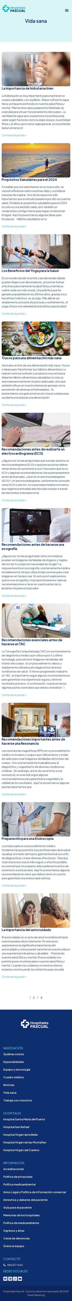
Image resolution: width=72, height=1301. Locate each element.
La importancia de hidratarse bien (27, 88)
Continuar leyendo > (14, 135)
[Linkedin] (10, 1279)
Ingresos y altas (13, 1230)
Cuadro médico (13, 1077)
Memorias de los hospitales (21, 1215)
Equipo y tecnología (16, 1069)
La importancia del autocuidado (26, 930)
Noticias (8, 1085)
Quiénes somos (13, 1054)
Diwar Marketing (36, 1294)
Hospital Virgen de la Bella (20, 1134)
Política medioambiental (19, 1184)
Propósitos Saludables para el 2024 (29, 180)
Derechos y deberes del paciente (25, 1200)
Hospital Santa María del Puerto (24, 1119)
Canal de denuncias (16, 1238)
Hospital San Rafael (16, 1127)
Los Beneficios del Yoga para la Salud (30, 271)
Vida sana (9, 1092)
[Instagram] (15, 1279)
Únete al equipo (13, 1246)
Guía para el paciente (17, 1207)
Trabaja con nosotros (17, 1100)
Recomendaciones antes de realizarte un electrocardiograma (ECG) (33, 451)
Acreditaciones (13, 1169)
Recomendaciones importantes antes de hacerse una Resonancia (33, 741)
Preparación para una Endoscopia (28, 838)
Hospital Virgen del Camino (21, 1150)
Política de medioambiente (21, 1223)
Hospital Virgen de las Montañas (24, 1142)
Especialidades (13, 1062)
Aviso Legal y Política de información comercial (34, 1192)
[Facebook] (5, 1279)
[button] (66, 10)
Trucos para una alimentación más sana (31, 358)
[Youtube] (20, 1279)
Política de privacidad (17, 1176)
